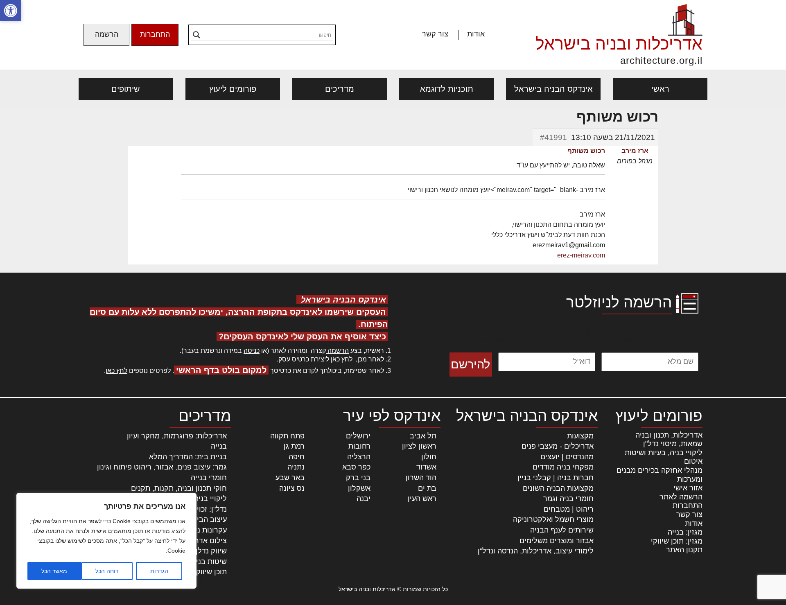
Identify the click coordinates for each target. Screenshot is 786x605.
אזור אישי (687, 488)
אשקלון (359, 488)
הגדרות (159, 571)
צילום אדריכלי (205, 541)
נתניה (296, 467)
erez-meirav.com (581, 255)
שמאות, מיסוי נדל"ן (672, 444)
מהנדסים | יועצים (567, 457)
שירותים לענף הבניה (562, 530)
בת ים (427, 488)
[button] (10, 10)
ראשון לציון (419, 446)
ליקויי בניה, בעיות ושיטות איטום (663, 457)
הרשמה (106, 34)
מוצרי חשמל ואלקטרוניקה (553, 519)
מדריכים (339, 88)
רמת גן (294, 446)
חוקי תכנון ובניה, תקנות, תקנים (179, 488)
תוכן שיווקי (210, 572)
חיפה (297, 457)
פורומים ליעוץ (232, 88)
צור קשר (435, 34)
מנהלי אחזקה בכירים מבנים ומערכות (659, 474)
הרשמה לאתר (681, 497)
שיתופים (125, 88)
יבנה (363, 498)
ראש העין (422, 498)
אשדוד (426, 467)
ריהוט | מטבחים (569, 509)
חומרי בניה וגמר (568, 498)
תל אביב (423, 436)
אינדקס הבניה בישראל (553, 88)
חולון (428, 457)
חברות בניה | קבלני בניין (555, 478)
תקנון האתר (684, 550)
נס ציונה (292, 488)
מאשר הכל (54, 571)
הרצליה (358, 457)
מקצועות (580, 436)
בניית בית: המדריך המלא (188, 457)
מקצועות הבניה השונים (558, 488)
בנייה (219, 446)
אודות (476, 34)
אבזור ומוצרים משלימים (556, 541)
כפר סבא (356, 467)
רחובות (359, 446)
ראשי (660, 88)
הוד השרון (421, 478)
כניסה (252, 350)
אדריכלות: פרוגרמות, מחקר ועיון (177, 436)
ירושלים (358, 436)
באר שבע (290, 478)
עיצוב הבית (209, 519)
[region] (106, 541)
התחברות (155, 34)
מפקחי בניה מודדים (563, 467)
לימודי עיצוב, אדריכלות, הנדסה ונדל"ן (536, 551)
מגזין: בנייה (685, 532)
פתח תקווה (287, 436)
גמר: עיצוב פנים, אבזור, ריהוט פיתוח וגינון (162, 467)
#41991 (553, 137)
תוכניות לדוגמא (446, 88)
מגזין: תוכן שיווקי (676, 541)
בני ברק (358, 478)
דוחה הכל (107, 571)
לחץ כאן (341, 359)
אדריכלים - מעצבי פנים (558, 446)
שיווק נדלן (211, 551)
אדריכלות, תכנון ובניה (668, 435)
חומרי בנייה (209, 478)
